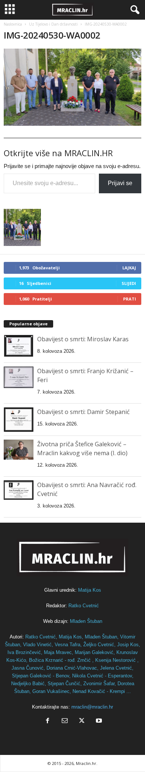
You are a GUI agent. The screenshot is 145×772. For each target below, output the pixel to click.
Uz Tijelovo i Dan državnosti (53, 24)
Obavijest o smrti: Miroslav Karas (83, 339)
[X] (81, 721)
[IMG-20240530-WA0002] (72, 87)
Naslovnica (13, 24)
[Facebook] (47, 721)
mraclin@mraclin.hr (92, 707)
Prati (129, 299)
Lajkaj (129, 267)
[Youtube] (98, 721)
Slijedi (129, 283)
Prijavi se (120, 183)
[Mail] (64, 721)
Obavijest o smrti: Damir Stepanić (83, 412)
